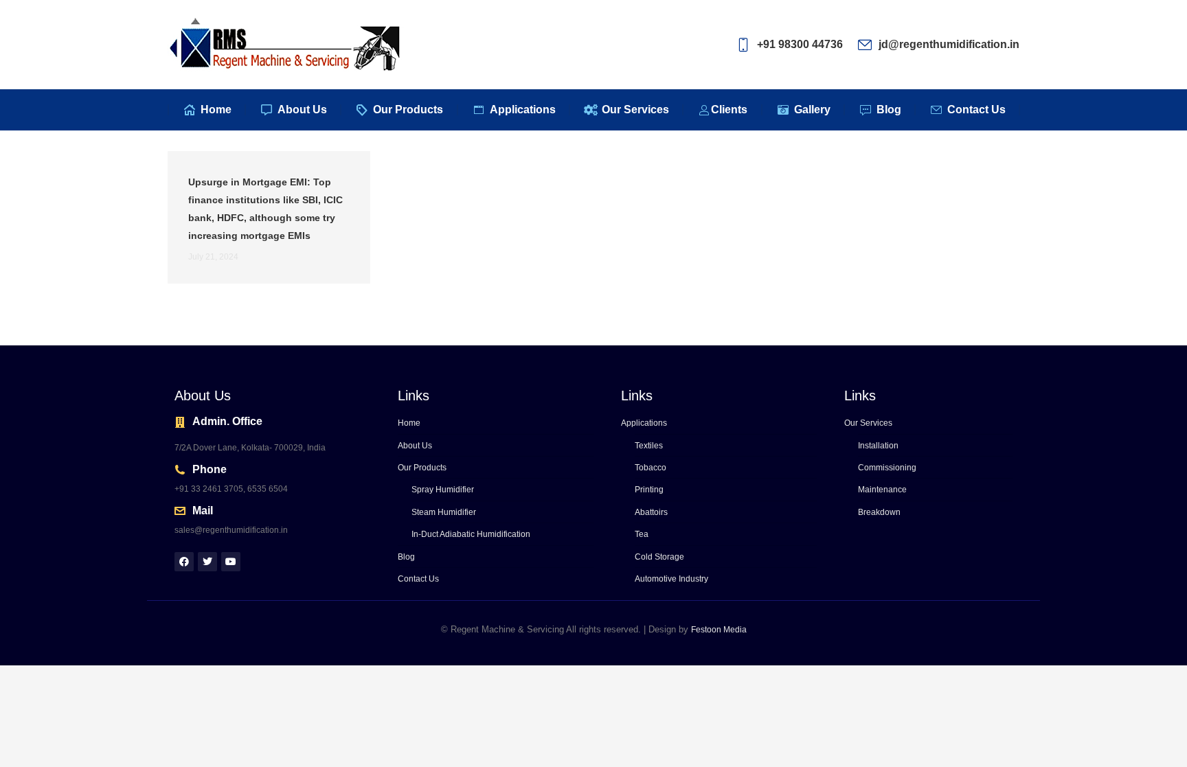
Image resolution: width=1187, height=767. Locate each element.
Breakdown (879, 512)
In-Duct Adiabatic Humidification (470, 534)
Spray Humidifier (442, 489)
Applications (644, 423)
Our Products (422, 467)
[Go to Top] (1166, 746)
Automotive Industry (671, 579)
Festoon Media (719, 629)
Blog (406, 557)
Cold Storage (659, 557)
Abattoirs (651, 512)
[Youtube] (230, 561)
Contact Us (418, 579)
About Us (415, 445)
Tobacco (650, 467)
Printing (649, 489)
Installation (878, 445)
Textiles (649, 445)
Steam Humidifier (443, 512)
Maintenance (882, 489)
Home (409, 423)
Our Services (868, 423)
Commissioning (887, 467)
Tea (641, 534)
